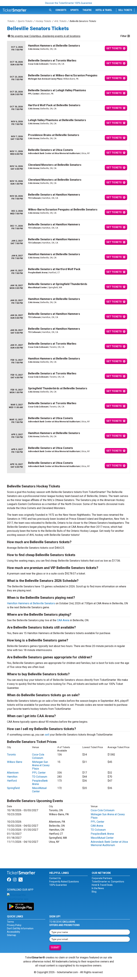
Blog (94, 891)
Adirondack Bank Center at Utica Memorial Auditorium (109, 843)
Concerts (60, 10)
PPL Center (39, 772)
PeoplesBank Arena (102, 833)
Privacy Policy (14, 925)
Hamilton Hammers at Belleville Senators (31, 603)
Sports (74, 10)
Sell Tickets (125, 10)
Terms (10, 921)
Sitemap (11, 935)
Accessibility (13, 931)
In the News (98, 888)
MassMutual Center (39, 789)
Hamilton (12, 776)
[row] (68, 48)
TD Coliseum (39, 776)
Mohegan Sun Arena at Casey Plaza (41, 765)
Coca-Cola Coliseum (38, 756)
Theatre (87, 10)
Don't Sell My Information (20, 928)
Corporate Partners (102, 878)
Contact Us (55, 878)
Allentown (13, 772)
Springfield (13, 788)
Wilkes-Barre (14, 762)
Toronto (11, 754)
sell (47, 734)
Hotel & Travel (104, 10)
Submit (55, 947)
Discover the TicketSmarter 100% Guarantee (68, 3)
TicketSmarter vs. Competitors (108, 881)
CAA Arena (63, 620)
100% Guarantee (58, 885)
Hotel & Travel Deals (102, 885)
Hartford (12, 780)
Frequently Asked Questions (64, 881)
